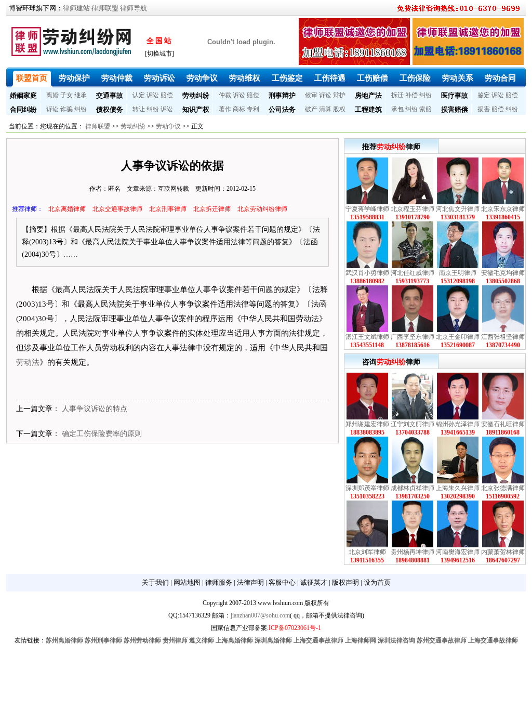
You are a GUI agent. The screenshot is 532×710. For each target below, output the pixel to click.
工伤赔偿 (372, 78)
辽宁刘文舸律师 (412, 424)
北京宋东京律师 (503, 209)
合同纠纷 (23, 109)
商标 (239, 109)
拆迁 (397, 95)
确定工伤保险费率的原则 (102, 434)
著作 (225, 109)
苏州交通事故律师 (442, 640)
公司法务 (282, 109)
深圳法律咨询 (396, 640)
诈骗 (66, 109)
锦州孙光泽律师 (458, 424)
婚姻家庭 (23, 95)
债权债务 (109, 109)
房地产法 (368, 95)
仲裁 (225, 95)
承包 (397, 109)
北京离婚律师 (67, 209)
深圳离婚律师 (273, 640)
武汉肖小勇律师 (367, 273)
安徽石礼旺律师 (503, 424)
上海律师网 (360, 640)
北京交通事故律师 (117, 209)
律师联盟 (104, 8)
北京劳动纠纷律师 (262, 209)
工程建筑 (368, 109)
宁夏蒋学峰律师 (367, 209)
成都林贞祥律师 (412, 488)
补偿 (411, 95)
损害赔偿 (454, 109)
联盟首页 (31, 78)
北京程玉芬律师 (412, 209)
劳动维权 (244, 78)
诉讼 (153, 95)
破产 (311, 109)
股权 (339, 109)
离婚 (52, 95)
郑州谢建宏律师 (367, 424)
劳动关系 (457, 78)
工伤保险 (415, 78)
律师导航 (133, 8)
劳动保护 (74, 78)
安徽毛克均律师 (503, 273)
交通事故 (109, 95)
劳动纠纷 (195, 95)
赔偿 (167, 95)
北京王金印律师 (458, 336)
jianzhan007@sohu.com (260, 615)
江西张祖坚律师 (503, 336)
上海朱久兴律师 (458, 488)
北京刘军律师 (367, 552)
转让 (138, 109)
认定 (138, 95)
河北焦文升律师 (458, 209)
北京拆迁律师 (212, 209)
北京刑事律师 (168, 209)
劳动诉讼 (159, 78)
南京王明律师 (457, 273)
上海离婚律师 (234, 640)
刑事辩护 (282, 95)
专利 (253, 109)
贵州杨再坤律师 (412, 552)
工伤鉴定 (287, 78)
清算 (325, 109)
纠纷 (425, 95)
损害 (483, 109)
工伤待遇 (329, 78)
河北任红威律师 (412, 273)
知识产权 (195, 109)
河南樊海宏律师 (458, 552)
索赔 (425, 109)
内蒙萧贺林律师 (503, 552)
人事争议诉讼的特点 (94, 409)
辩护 (339, 95)
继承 (80, 95)
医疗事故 (454, 95)
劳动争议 (202, 78)
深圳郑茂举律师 (367, 488)
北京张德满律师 (503, 488)
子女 (66, 95)
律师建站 (76, 8)
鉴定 (483, 95)
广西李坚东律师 (412, 336)
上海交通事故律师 (318, 640)
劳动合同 (500, 78)
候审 (311, 95)
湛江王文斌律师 (367, 336)
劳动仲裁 (116, 78)
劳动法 (27, 362)
